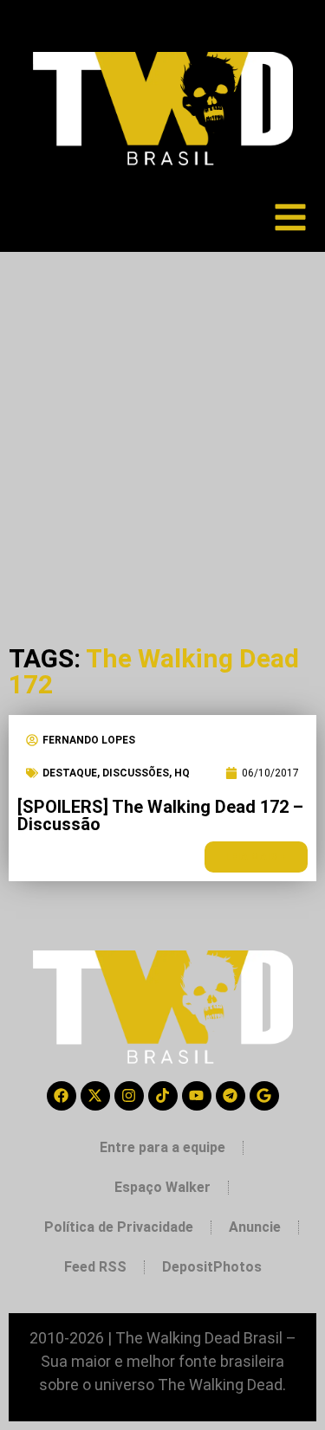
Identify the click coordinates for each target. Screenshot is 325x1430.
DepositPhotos (212, 1267)
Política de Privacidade (118, 1227)
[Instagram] (129, 1096)
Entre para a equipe (162, 1147)
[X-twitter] (95, 1096)
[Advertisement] (162, 423)
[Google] (264, 1096)
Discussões (135, 773)
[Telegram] (230, 1096)
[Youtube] (196, 1096)
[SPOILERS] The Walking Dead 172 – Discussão (160, 815)
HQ (182, 773)
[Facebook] (61, 1096)
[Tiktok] (163, 1096)
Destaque (69, 773)
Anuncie (255, 1227)
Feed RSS (95, 1267)
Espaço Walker (162, 1187)
